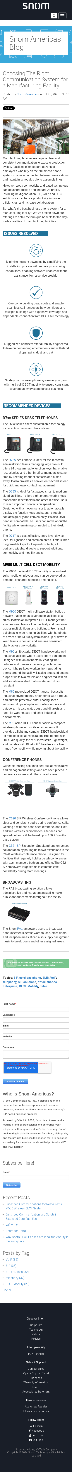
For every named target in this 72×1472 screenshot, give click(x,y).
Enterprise (10, 986)
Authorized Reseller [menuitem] (36, 1406)
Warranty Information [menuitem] (36, 1382)
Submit (54, 16)
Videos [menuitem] (36, 1334)
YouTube (38, 1435)
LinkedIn (38, 1426)
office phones (47, 982)
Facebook (38, 1430)
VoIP (53, 977)
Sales (43, 986)
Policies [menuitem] (36, 1338)
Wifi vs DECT (14, 1225)
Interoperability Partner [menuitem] (36, 1411)
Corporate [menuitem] (36, 1325)
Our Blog (38, 1439)
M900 (12, 611)
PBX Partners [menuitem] (36, 1353)
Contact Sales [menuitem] (36, 1368)
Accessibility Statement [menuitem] (36, 1391)
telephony (9, 982)
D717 (12, 535)
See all (7, 1290)
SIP (16, 977)
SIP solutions (27, 982)
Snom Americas (27, 94)
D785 (12, 460)
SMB (45, 977)
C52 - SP (15, 845)
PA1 (20, 928)
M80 (11, 691)
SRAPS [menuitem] (36, 1387)
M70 (11, 723)
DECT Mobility (28, 986)
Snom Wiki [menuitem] (36, 1377)
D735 (12, 491)
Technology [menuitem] (36, 1329)
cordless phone (30, 977)
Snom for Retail (16, 1231)
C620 (12, 818)
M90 (11, 651)
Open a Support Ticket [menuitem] (36, 1373)
